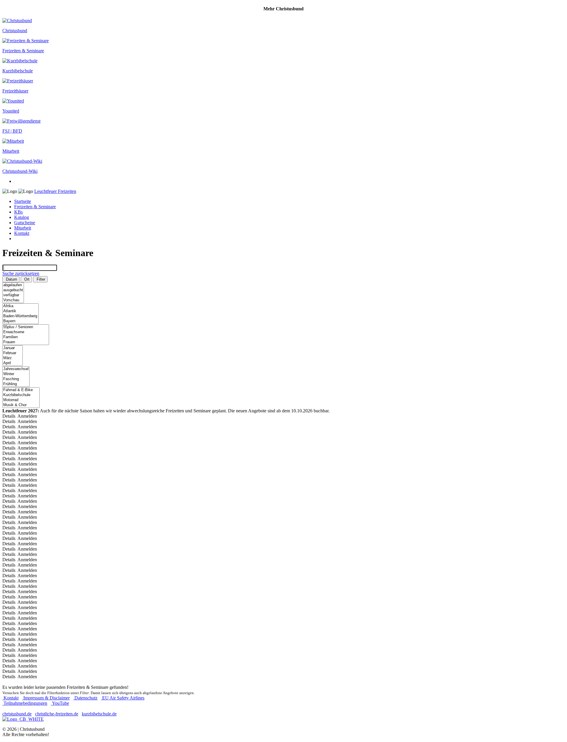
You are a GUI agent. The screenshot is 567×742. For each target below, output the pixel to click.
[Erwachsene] (26, 332)
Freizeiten (35, 206)
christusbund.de (17, 713)
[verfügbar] (13, 295)
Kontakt (21, 233)
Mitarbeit (22, 227)
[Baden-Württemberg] (20, 316)
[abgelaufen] (13, 285)
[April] (12, 363)
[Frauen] (26, 342)
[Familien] (26, 337)
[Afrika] (20, 306)
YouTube (60, 703)
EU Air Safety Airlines (122, 697)
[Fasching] (16, 379)
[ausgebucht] (13, 290)
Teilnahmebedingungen (24, 703)
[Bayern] (20, 321)
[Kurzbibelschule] (21, 395)
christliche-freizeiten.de (56, 713)
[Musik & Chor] (21, 405)
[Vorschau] (13, 300)
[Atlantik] (20, 311)
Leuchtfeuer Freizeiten (55, 191)
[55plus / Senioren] (26, 327)
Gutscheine (24, 222)
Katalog (21, 217)
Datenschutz (85, 697)
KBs (18, 211)
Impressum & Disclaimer (46, 697)
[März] (12, 358)
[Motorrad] (21, 400)
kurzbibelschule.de (99, 713)
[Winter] (16, 374)
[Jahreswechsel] (16, 369)
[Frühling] (16, 384)
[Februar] (12, 353)
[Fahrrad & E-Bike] (21, 390)
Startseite (22, 201)
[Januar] (12, 348)
